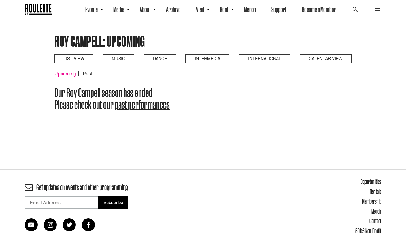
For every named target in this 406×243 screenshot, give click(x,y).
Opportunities (371, 182)
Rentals (375, 191)
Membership (371, 201)
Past (87, 73)
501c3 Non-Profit (368, 231)
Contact (375, 221)
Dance (160, 58)
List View (74, 58)
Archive (173, 9)
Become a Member (319, 9)
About (145, 9)
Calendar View (325, 58)
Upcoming (65, 73)
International (264, 58)
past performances (142, 104)
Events (91, 9)
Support (279, 9)
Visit (200, 9)
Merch (250, 9)
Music (118, 58)
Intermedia (207, 58)
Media (118, 9)
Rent (224, 9)
